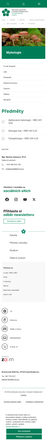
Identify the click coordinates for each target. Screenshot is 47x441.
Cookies (23, 395)
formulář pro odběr (14, 221)
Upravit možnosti (12, 426)
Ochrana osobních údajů (12, 402)
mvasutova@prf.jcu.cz (15, 169)
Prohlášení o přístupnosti (34, 402)
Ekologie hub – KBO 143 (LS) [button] (23, 130)
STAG (5, 277)
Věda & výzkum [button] (17, 258)
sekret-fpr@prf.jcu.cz (10, 379)
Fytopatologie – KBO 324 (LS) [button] (23, 138)
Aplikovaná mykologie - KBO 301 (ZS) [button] (25, 121)
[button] (8, 4)
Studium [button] (14, 250)
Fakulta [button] (13, 235)
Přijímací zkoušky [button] (18, 242)
